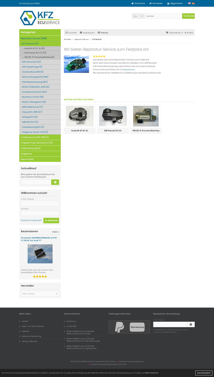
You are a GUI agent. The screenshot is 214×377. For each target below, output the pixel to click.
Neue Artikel (27, 159)
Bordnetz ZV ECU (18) (33, 96)
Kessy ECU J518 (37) (32, 111)
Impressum (89, 32)
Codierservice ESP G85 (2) (35, 137)
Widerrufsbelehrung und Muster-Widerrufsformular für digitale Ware (81, 347)
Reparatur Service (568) (34, 38)
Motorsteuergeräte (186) (35, 76)
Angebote (26, 153)
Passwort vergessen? (31, 220)
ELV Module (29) (30, 43)
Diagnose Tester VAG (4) (35, 132)
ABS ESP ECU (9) (30, 121)
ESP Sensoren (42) (31, 61)
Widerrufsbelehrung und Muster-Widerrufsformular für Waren (80, 332)
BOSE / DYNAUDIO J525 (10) (35, 86)
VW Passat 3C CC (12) (35, 52)
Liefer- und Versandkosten (33, 326)
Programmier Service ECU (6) (36, 142)
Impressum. (129, 69)
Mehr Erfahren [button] (152, 373)
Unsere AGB (71, 326)
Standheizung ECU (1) (33, 127)
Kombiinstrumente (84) (34, 91)
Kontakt (73, 32)
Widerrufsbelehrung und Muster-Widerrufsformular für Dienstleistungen (83, 339)
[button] (138, 16)
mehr (55, 231)
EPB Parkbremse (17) (32, 106)
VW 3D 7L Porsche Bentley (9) (39, 57)
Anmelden (51, 220)
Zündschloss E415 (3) (32, 71)
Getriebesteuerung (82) (34, 81)
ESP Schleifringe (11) (32, 66)
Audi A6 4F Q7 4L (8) (34, 48)
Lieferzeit (25, 331)
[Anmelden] (191, 324)
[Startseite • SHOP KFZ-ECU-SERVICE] (40, 18)
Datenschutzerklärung (31, 336)
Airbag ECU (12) (30, 116)
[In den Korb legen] (55, 182)
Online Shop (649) (30, 148)
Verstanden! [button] (204, 373)
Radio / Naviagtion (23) (34, 101)
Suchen (188, 16)
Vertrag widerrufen (30, 341)
